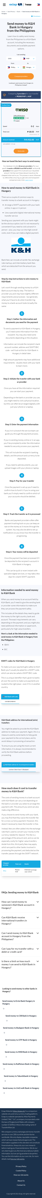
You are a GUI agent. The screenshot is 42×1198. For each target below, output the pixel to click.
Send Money (11, 11)
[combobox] (29, 58)
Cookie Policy (21, 1171)
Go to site (21, 151)
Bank (18, 11)
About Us (21, 1181)
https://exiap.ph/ (19, 1111)
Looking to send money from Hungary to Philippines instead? (21, 84)
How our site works (21, 1175)
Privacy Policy (21, 1166)
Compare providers (21, 76)
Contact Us (21, 1185)
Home (3, 11)
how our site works (17, 1159)
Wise (4, 871)
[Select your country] (38, 5)
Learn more (29, 180)
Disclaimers (36, 16)
